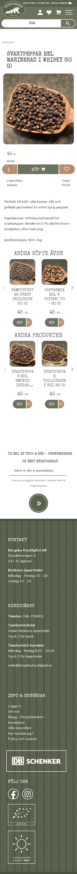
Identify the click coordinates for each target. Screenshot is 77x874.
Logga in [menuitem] (14, 706)
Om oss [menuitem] (14, 711)
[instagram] (13, 795)
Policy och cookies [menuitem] (22, 739)
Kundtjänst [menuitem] (16, 722)
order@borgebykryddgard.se (30, 665)
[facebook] (9, 795)
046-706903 (33, 616)
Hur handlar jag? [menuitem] (20, 733)
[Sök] (68, 23)
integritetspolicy (38, 485)
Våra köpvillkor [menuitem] (19, 728)
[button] (69, 13)
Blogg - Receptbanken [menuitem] (26, 717)
